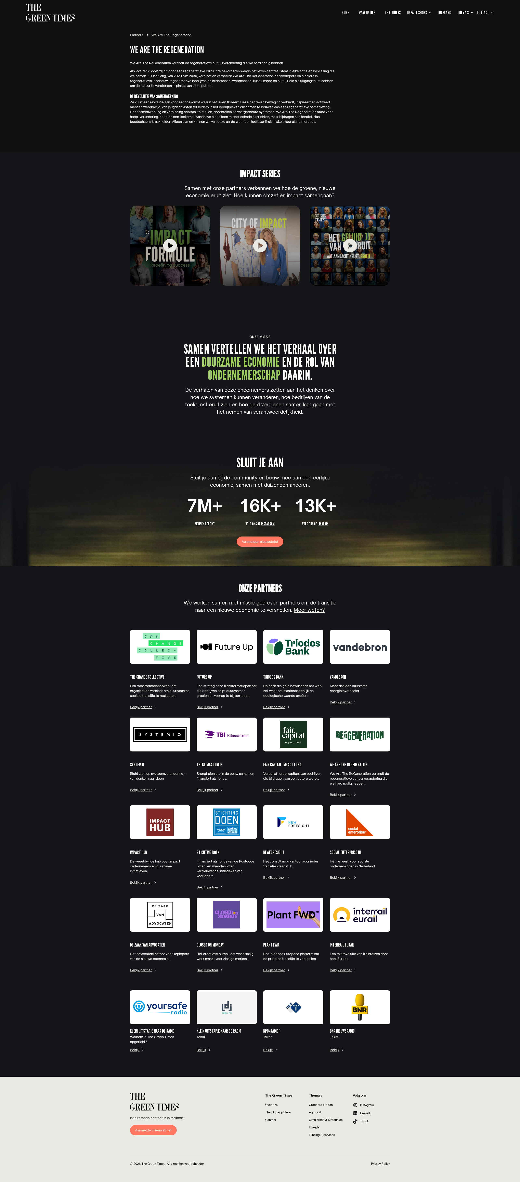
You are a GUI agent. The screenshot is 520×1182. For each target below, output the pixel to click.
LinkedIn (323, 523)
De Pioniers (393, 12)
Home (345, 12)
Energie (314, 1127)
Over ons (271, 1104)
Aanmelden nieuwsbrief (260, 542)
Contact (270, 1120)
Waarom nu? (367, 12)
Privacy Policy (380, 1163)
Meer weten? (309, 610)
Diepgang (444, 12)
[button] (419, 13)
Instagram (268, 523)
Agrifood (315, 1112)
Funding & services (322, 1135)
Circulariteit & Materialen (326, 1120)
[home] (50, 13)
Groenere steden (321, 1104)
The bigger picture (278, 1112)
